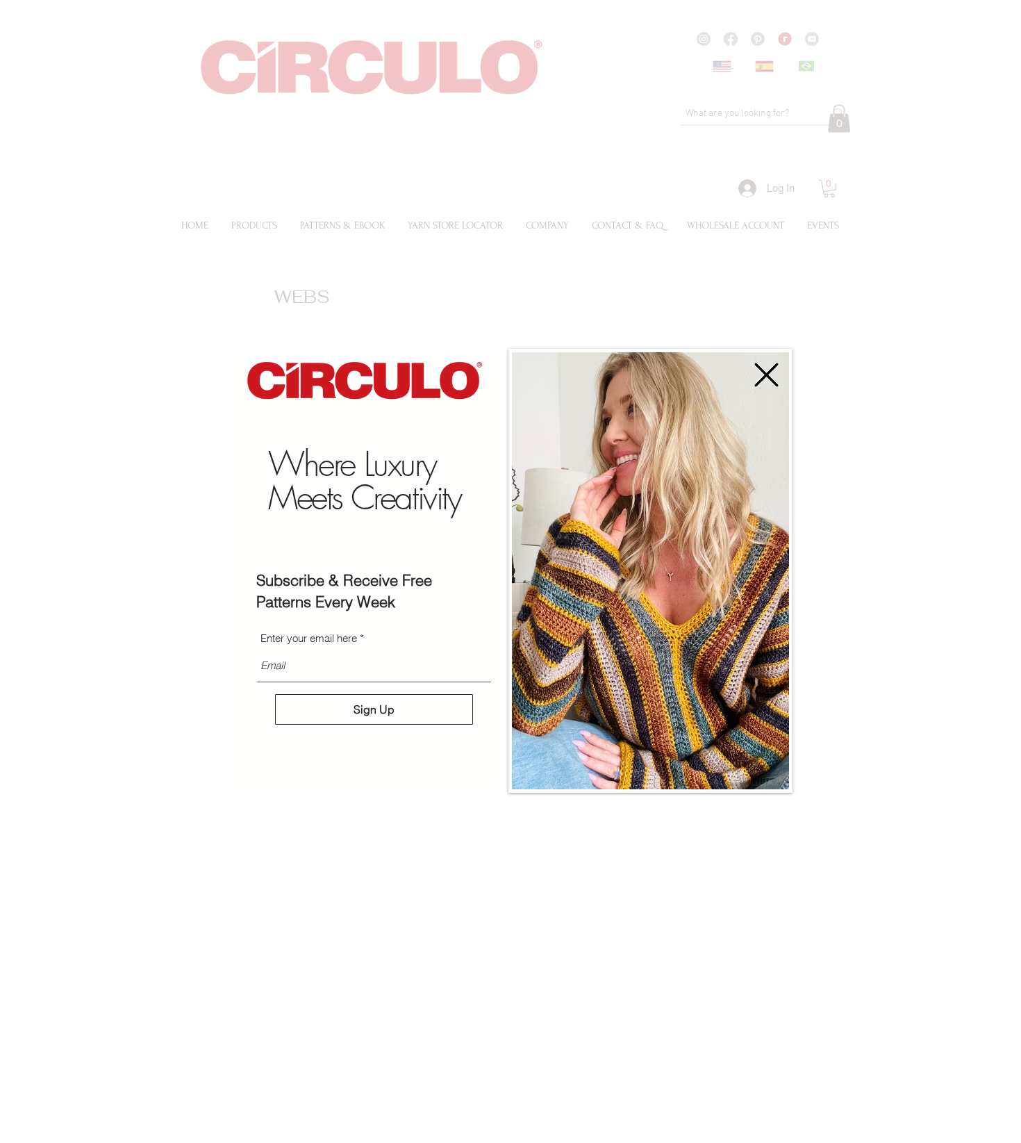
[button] (766, 375)
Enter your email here (308, 638)
